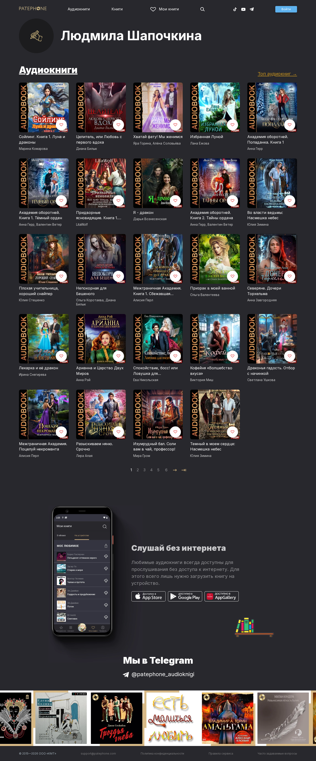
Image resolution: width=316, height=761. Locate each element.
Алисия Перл (143, 300)
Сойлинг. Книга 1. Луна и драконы (42, 139)
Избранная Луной (206, 136)
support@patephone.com (98, 753)
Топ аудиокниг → (277, 74)
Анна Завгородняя (262, 300)
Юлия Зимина (258, 224)
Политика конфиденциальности (162, 753)
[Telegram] (251, 9)
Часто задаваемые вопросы (277, 753)
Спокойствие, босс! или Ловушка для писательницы (155, 371)
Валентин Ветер (49, 224)
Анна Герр (255, 149)
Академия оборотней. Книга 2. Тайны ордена (211, 215)
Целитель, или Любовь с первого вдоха (99, 139)
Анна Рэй (83, 380)
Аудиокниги (79, 9)
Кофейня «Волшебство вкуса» (211, 371)
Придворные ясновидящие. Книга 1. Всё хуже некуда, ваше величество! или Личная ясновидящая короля (98, 215)
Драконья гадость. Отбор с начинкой (271, 371)
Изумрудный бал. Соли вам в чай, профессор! (154, 446)
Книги (117, 9)
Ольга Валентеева (204, 295)
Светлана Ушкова (261, 380)
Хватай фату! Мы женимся (158, 136)
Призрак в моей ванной (212, 288)
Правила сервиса (221, 753)
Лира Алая (84, 456)
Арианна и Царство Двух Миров (100, 371)
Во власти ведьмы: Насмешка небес (265, 215)
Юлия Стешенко (32, 300)
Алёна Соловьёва (167, 143)
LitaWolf (82, 224)
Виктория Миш (201, 380)
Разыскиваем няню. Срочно (94, 446)
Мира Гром (141, 456)
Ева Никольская (145, 380)
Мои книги (169, 9)
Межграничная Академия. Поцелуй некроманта (43, 446)
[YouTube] (243, 9)
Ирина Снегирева (32, 374)
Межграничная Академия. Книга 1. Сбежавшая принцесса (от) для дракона (157, 291)
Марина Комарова (33, 149)
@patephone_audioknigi (163, 674)
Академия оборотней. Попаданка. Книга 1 (267, 139)
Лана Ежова (199, 143)
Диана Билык (86, 149)
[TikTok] (235, 9)
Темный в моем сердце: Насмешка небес (212, 446)
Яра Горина (142, 143)
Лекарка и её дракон (38, 368)
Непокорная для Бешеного (91, 291)
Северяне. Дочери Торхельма (264, 291)
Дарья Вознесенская (150, 219)
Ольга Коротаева (90, 300)
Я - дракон (143, 212)
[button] (286, 9)
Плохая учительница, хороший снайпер (39, 291)
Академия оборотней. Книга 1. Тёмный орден (40, 215)
